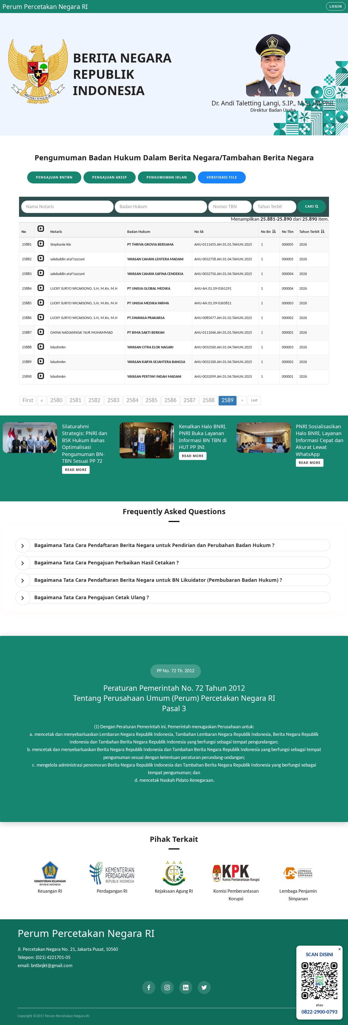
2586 (170, 401)
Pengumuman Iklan (167, 177)
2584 (132, 401)
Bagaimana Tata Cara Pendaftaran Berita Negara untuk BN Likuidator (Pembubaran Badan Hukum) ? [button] (158, 580)
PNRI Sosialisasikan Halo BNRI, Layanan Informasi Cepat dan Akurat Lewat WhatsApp (319, 440)
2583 (113, 401)
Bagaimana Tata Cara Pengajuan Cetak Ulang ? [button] (91, 597)
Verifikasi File (222, 177)
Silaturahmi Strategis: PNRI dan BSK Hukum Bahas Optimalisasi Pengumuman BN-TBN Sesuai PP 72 (84, 443)
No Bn (266, 232)
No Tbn (288, 232)
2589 (228, 401)
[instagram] (167, 987)
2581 (75, 401)
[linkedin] (185, 987)
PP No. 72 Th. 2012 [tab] (175, 671)
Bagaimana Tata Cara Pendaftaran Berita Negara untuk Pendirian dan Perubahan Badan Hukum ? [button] (154, 545)
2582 (94, 401)
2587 (189, 401)
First (28, 401)
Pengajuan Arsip (109, 177)
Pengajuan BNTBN (54, 177)
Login (336, 6)
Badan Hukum (138, 232)
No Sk (199, 232)
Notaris (56, 232)
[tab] (175, 545)
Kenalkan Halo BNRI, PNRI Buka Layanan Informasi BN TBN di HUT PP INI (203, 436)
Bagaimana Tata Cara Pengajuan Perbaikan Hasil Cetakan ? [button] (106, 562)
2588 (209, 401)
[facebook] (148, 987)
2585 (151, 401)
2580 (56, 401)
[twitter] (204, 987)
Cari (310, 206)
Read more (76, 469)
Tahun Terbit (309, 232)
